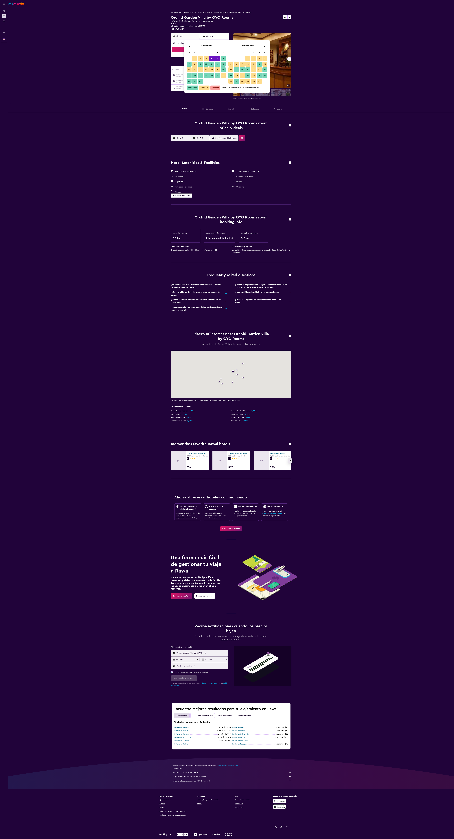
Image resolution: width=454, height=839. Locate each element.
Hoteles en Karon (238, 731)
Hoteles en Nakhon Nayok (241, 734)
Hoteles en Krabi (238, 727)
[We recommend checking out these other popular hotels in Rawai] (290, 444)
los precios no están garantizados (227, 765)
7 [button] (189, 64)
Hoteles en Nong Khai (182, 737)
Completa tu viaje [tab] (244, 715)
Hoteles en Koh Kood (240, 741)
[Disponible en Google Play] (279, 801)
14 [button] (189, 70)
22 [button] (195, 75)
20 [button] (223, 70)
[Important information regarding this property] (290, 219)
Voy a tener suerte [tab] (225, 715)
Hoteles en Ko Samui (182, 734)
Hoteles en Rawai (218, 12)
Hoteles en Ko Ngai (181, 744)
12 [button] (217, 64)
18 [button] (212, 70)
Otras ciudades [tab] (182, 715)
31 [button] (259, 81)
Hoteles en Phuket (181, 731)
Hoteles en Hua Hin (181, 741)
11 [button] (211, 64)
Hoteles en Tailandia (203, 12)
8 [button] (194, 64)
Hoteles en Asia (189, 12)
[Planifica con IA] (4, 25)
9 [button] (200, 64)
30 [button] (200, 81)
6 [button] (223, 58)
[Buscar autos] (4, 20)
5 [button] (217, 58)
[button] (4, 3)
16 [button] (200, 70)
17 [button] (206, 70)
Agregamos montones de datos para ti (189, 777)
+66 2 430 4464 (177, 29)
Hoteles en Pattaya (239, 744)
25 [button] (212, 75)
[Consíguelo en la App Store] (279, 806)
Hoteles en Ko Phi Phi (240, 737)
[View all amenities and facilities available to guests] (290, 162)
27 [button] (223, 75)
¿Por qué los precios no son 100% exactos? (191, 781)
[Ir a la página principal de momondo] (16, 3)
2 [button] (200, 58)
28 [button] (189, 81)
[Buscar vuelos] (4, 11)
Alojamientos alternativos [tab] (202, 715)
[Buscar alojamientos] (4, 15)
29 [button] (195, 81)
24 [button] (206, 75)
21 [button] (189, 75)
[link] (231, 528)
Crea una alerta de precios (272, 513)
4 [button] (211, 58)
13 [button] (223, 64)
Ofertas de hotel (176, 12)
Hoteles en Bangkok (181, 727)
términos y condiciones (209, 683)
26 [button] (217, 75)
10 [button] (206, 64)
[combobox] (201, 653)
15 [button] (195, 70)
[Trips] (4, 32)
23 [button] (200, 75)
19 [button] (217, 70)
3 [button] (206, 58)
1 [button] (194, 58)
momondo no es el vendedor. (186, 772)
